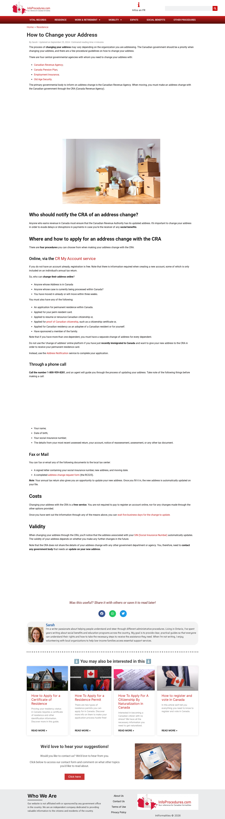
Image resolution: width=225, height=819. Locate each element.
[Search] (215, 8)
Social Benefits (156, 19)
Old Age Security (43, 79)
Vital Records (38, 19)
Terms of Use (119, 806)
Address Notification (57, 353)
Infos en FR (138, 10)
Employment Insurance (46, 74)
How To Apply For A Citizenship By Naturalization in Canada (133, 701)
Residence (60, 19)
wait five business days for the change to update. (144, 514)
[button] (101, 613)
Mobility (114, 19)
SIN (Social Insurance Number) (150, 535)
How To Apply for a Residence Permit (89, 698)
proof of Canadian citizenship (62, 321)
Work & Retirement (86, 19)
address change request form (64, 474)
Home (30, 27)
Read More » (39, 730)
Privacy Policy (118, 812)
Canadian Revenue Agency (48, 64)
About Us (119, 795)
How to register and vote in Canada (177, 698)
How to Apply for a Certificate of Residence (45, 699)
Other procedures (185, 19)
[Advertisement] (111, 114)
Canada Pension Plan (45, 69)
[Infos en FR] (139, 4)
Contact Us (119, 801)
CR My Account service (75, 258)
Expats (134, 19)
